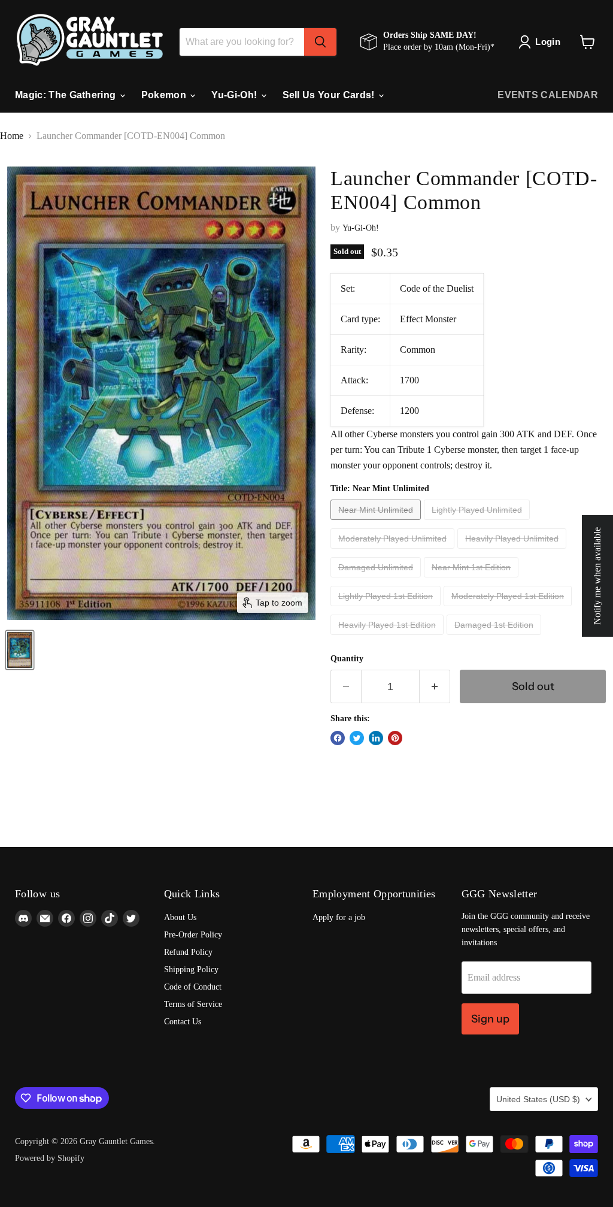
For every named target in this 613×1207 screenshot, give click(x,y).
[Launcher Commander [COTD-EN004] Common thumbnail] (20, 650)
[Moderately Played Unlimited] (393, 551)
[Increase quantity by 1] (435, 686)
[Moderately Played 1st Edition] (509, 609)
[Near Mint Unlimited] (377, 523)
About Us (180, 917)
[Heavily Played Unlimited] (513, 551)
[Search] (320, 42)
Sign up (490, 1019)
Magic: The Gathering (67, 95)
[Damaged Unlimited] (377, 580)
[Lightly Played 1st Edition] (387, 609)
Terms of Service (193, 1004)
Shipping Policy (191, 969)
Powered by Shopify (49, 1158)
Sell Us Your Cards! (330, 95)
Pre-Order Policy (193, 934)
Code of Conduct (192, 986)
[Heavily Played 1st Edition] (388, 638)
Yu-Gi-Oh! (235, 95)
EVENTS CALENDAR (547, 95)
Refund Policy (188, 952)
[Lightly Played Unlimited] (478, 523)
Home (11, 136)
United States (538, 1099)
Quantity (346, 658)
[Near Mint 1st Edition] (472, 580)
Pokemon (165, 95)
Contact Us (182, 1021)
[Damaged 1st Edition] (495, 638)
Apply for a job (338, 917)
